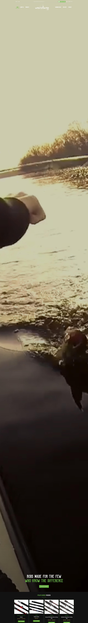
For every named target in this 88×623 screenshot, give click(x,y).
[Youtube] (19, 1)
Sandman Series (58, 7)
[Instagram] (17, 1)
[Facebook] (16, 1)
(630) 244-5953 (62, 1)
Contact (70, 7)
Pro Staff (65, 7)
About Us (22, 7)
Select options (21, 621)
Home (17, 7)
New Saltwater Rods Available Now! (39, 1)
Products (27, 7)
